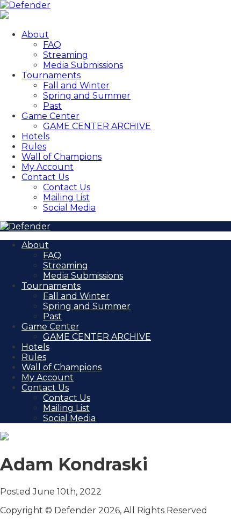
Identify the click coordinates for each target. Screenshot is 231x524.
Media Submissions (83, 65)
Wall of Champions (61, 157)
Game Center (50, 116)
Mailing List (66, 197)
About (35, 34)
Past (52, 106)
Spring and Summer (87, 96)
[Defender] (25, 5)
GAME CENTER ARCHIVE (97, 126)
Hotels (35, 136)
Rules (33, 146)
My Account (47, 167)
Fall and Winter (76, 85)
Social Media (69, 208)
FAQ (52, 45)
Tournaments (51, 75)
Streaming (65, 55)
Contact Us (45, 177)
